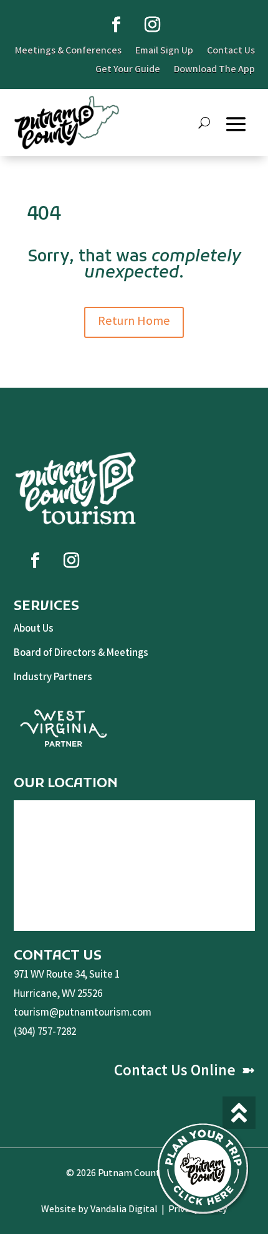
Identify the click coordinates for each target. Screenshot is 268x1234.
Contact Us (231, 52)
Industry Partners (53, 678)
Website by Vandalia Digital (99, 1210)
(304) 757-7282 (45, 1032)
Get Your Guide (127, 71)
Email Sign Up (164, 52)
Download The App (214, 71)
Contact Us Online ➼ (184, 1072)
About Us (34, 629)
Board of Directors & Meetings (81, 653)
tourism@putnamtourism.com (82, 1013)
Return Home (134, 322)
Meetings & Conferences (68, 52)
